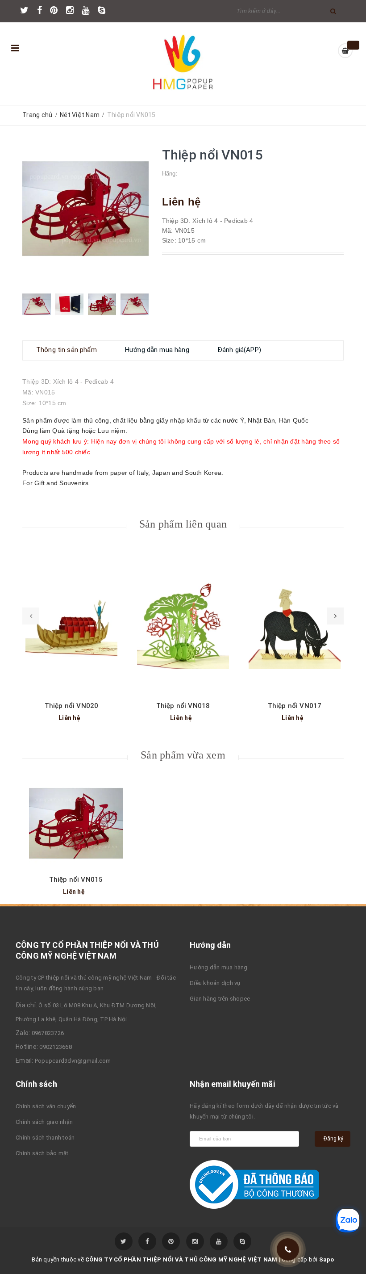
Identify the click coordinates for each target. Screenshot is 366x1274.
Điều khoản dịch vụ (215, 983)
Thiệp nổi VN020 (71, 706)
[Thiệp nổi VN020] (71, 622)
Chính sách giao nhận (44, 1122)
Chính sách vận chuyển (46, 1106)
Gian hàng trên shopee (220, 998)
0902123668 (55, 1047)
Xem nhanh (71, 609)
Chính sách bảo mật (42, 1153)
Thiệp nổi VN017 (294, 706)
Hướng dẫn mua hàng (219, 967)
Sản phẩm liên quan (183, 524)
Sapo (326, 1259)
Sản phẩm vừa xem (183, 755)
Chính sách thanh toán (45, 1137)
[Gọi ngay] (288, 1249)
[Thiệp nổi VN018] (183, 622)
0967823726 (48, 1033)
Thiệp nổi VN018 (183, 706)
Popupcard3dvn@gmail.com (73, 1060)
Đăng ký (333, 1139)
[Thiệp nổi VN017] (295, 622)
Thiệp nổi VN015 (76, 880)
